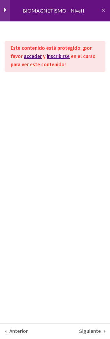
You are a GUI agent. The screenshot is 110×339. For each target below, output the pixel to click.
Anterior (18, 331)
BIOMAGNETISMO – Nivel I (53, 10)
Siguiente (90, 331)
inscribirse (58, 56)
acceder (33, 56)
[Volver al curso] (103, 10)
